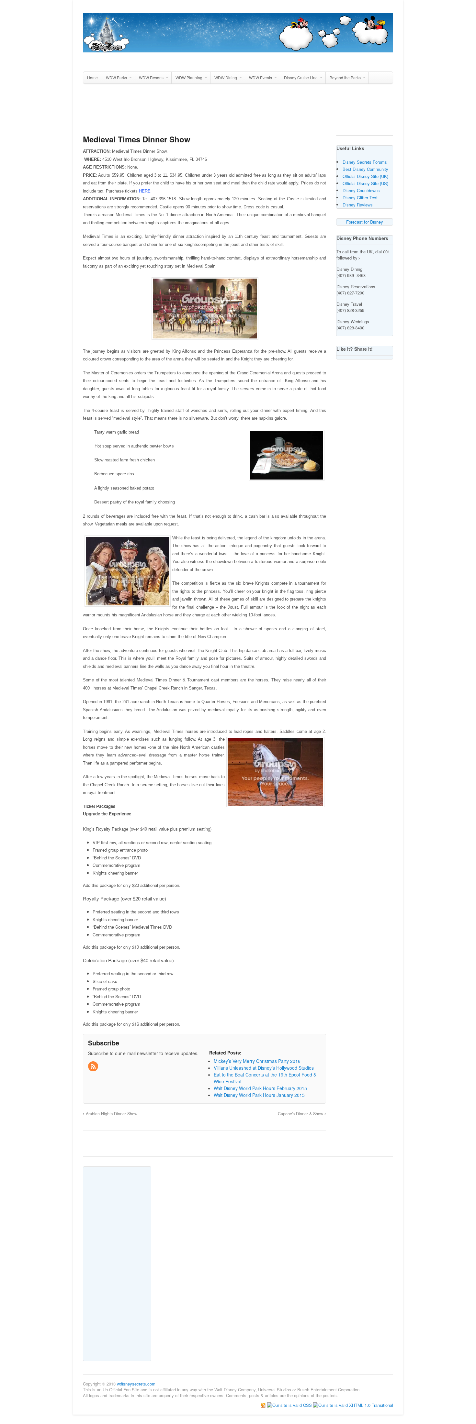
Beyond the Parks (345, 77)
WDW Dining (225, 77)
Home (92, 77)
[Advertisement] (238, 112)
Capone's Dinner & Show (301, 1114)
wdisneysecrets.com (136, 1384)
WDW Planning (189, 77)
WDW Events (260, 77)
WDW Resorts (151, 77)
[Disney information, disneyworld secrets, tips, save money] (238, 49)
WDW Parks (116, 77)
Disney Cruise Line (301, 77)
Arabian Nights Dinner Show (111, 1114)
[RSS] (93, 1066)
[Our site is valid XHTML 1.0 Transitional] (353, 1404)
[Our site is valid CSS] (290, 1404)
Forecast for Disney (364, 222)
